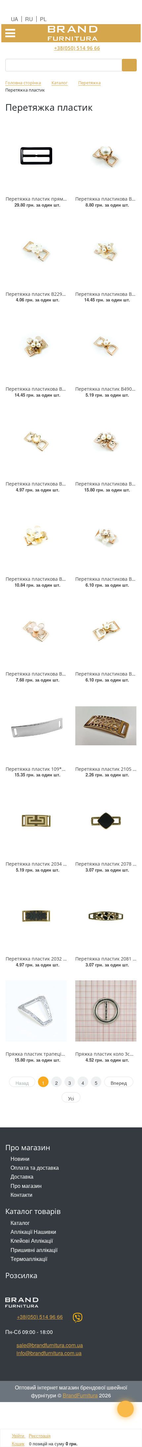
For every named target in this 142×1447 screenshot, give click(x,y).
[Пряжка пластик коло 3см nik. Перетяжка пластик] (105, 1010)
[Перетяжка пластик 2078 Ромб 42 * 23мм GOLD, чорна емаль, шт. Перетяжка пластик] (105, 820)
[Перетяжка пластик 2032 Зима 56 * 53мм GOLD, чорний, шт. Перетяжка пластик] (36, 916)
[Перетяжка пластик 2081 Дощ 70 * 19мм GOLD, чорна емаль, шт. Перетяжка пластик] (105, 916)
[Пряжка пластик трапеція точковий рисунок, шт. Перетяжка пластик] (36, 1010)
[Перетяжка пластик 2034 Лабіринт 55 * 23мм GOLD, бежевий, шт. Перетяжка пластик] (36, 820)
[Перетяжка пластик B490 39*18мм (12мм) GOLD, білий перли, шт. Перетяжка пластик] (105, 345)
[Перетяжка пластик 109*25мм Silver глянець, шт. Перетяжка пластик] (36, 726)
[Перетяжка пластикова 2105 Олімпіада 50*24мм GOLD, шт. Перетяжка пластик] (105, 726)
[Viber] (78, 1318)
